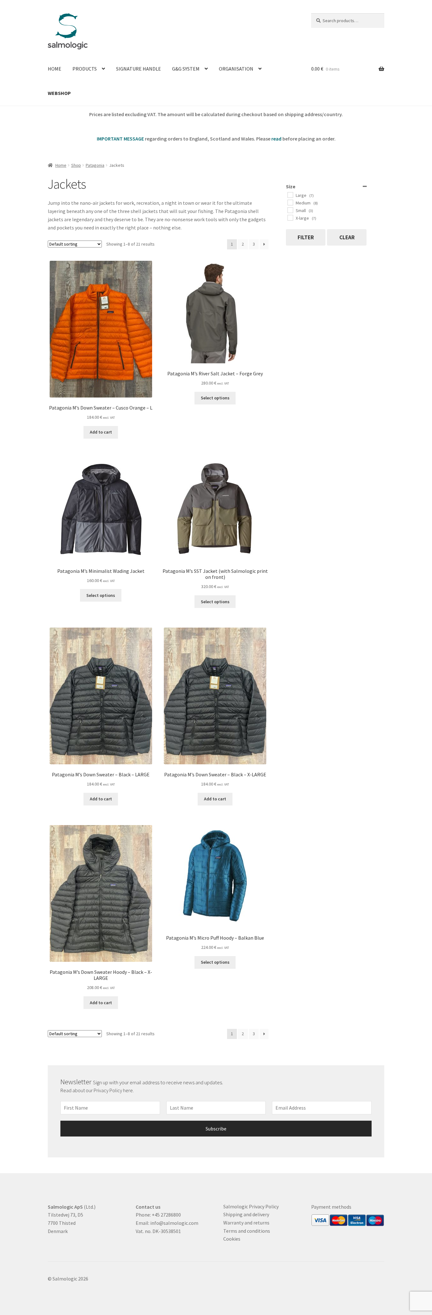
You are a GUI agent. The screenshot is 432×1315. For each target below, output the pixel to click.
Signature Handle (138, 69)
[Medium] (290, 202)
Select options (215, 398)
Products (84, 69)
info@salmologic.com (174, 1223)
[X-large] (290, 217)
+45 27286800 (166, 1215)
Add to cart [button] (101, 432)
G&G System (186, 69)
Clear (347, 237)
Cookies (231, 1239)
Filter (306, 237)
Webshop (59, 93)
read (276, 138)
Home (54, 69)
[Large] (290, 194)
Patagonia (95, 165)
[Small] (290, 209)
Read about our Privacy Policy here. (97, 1090)
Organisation (236, 69)
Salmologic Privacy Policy (251, 1206)
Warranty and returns (246, 1222)
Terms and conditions (246, 1231)
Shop (76, 165)
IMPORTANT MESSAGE (120, 138)
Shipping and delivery (246, 1214)
